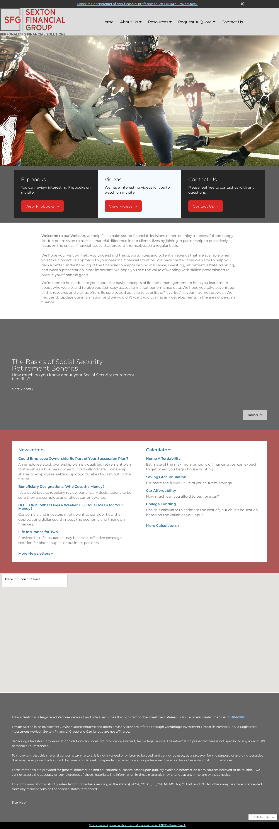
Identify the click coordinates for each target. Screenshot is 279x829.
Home (107, 22)
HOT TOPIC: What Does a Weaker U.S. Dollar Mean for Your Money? (70, 507)
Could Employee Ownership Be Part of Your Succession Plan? (73, 458)
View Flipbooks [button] (40, 206)
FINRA (232, 717)
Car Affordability (161, 490)
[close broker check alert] (242, 4)
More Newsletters (35, 553)
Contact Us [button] (203, 206)
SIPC (241, 717)
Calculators (158, 449)
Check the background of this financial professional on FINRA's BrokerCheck (137, 4)
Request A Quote (195, 22)
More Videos (22, 388)
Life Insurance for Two (38, 532)
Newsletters (31, 449)
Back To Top (261, 817)
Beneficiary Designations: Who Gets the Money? (61, 487)
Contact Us (232, 22)
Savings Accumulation (166, 477)
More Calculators (162, 526)
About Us (129, 22)
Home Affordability (163, 458)
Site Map (19, 802)
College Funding (161, 504)
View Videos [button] (121, 206)
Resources (158, 22)
